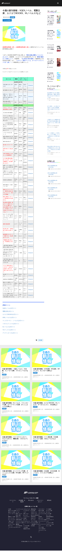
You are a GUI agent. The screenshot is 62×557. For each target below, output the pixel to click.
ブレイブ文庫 (41, 527)
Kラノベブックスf (11, 519)
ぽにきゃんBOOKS (34, 515)
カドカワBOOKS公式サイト (11, 314)
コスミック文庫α (34, 521)
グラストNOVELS (42, 528)
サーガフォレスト (26, 521)
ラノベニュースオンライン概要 (31, 498)
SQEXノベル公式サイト (9, 308)
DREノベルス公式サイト (10, 317)
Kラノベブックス (11, 518)
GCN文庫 (33, 525)
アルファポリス (41, 509)
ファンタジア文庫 (34, 522)
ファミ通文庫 (48, 509)
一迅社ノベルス (11, 521)
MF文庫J (40, 516)
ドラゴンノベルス (11, 524)
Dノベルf (17, 512)
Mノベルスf (25, 515)
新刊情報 (12, 17)
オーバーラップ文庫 (42, 519)
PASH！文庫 (18, 515)
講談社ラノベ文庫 (11, 516)
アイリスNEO (10, 522)
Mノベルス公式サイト (9, 327)
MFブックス (41, 518)
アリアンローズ (26, 516)
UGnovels (48, 518)
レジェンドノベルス (19, 521)
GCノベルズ (48, 515)
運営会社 (49, 500)
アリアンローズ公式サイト (10, 333)
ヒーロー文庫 (48, 513)
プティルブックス (42, 512)
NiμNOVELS (33, 516)
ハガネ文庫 (25, 527)
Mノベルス (48, 512)
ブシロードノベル (19, 518)
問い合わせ (31, 500)
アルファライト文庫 (19, 522)
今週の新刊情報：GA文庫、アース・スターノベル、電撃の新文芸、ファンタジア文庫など (50, 76)
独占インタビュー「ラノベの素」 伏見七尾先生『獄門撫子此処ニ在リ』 (50, 61)
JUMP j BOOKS (19, 519)
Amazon (30, 85)
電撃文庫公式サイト (8, 311)
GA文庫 (24, 518)
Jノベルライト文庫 (49, 522)
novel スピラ (33, 518)
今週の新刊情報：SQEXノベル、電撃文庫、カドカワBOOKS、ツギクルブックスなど (51, 33)
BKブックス (10, 525)
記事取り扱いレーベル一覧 (31, 506)
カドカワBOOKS (19, 525)
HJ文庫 (9, 509)
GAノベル (25, 519)
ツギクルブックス (26, 509)
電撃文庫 (17, 524)
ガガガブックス (34, 512)
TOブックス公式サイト (9, 330)
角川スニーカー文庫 (12, 510)
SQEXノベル (18, 516)
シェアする (7, 20)
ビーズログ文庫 (26, 525)
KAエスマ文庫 (41, 510)
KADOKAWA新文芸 (49, 516)
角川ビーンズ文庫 (11, 512)
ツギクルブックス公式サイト (11, 323)
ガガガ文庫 (33, 510)
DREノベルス (26, 513)
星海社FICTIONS (26, 528)
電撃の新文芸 (33, 509)
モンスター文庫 (49, 510)
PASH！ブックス (19, 513)
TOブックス (18, 527)
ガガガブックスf (34, 513)
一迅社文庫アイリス (34, 524)
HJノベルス (33, 519)
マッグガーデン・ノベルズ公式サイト (13, 320)
